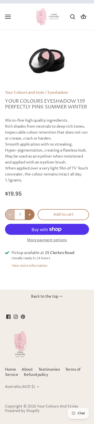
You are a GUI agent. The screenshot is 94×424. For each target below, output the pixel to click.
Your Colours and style (24, 92)
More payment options (47, 240)
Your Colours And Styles (57, 406)
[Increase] (29, 214)
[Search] (72, 17)
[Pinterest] (23, 316)
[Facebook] (8, 316)
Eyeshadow (58, 92)
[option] (47, 61)
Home (10, 369)
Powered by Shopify (22, 411)
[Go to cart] (83, 17)
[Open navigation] (8, 17)
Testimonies (49, 369)
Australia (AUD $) (20, 387)
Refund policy (36, 374)
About (27, 369)
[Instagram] (16, 316)
